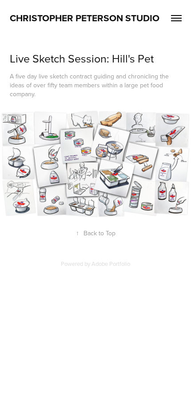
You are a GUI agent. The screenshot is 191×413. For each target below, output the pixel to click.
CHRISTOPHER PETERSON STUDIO (84, 18)
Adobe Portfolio (111, 264)
